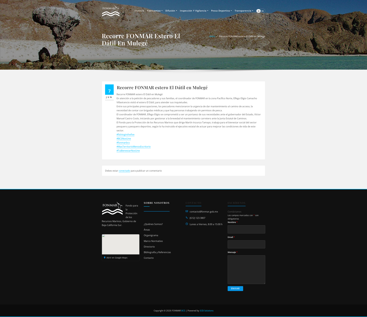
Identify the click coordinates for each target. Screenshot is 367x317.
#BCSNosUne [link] (124, 138)
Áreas (147, 229)
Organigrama (151, 235)
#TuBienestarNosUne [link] (128, 150)
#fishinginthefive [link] (125, 134)
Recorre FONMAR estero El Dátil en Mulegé (242, 36)
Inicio (212, 36)
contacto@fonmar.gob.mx (204, 211)
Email (231, 237)
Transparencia (243, 10)
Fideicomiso (154, 10)
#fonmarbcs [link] (123, 142)
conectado (124, 170)
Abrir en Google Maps (117, 257)
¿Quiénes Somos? (153, 224)
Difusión (170, 10)
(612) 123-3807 (197, 218)
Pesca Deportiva (221, 10)
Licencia (139, 10)
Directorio (149, 246)
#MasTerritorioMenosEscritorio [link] (134, 146)
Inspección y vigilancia (193, 10)
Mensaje (233, 252)
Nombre (233, 222)
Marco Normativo (153, 241)
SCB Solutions (206, 310)
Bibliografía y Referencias (157, 252)
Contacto (149, 257)
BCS (183, 310)
